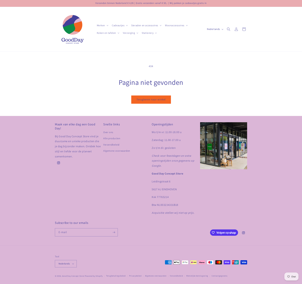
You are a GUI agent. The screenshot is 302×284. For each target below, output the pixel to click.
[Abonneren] (114, 232)
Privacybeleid (135, 276)
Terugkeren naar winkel (151, 99)
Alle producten (111, 138)
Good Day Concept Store (73, 276)
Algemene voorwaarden (116, 150)
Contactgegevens (220, 276)
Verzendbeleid (111, 144)
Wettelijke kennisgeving (197, 276)
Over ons (108, 132)
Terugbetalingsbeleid (116, 276)
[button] (102, 25)
